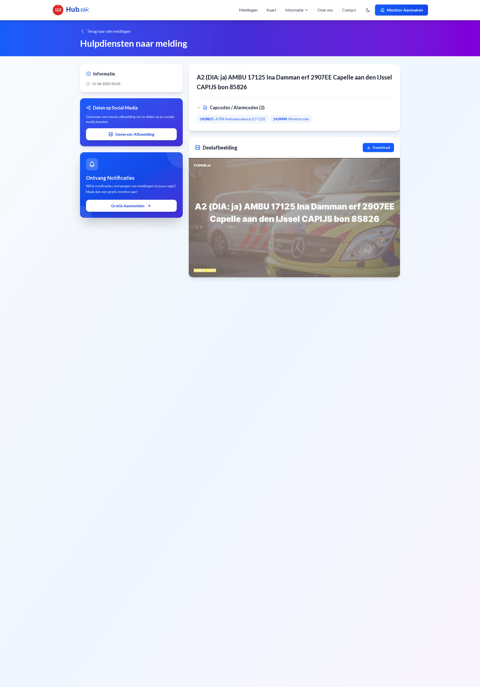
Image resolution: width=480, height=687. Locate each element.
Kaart (271, 10)
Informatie (294, 10)
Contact (349, 10)
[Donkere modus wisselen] (368, 10)
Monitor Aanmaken (405, 10)
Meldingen (248, 10)
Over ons (325, 10)
